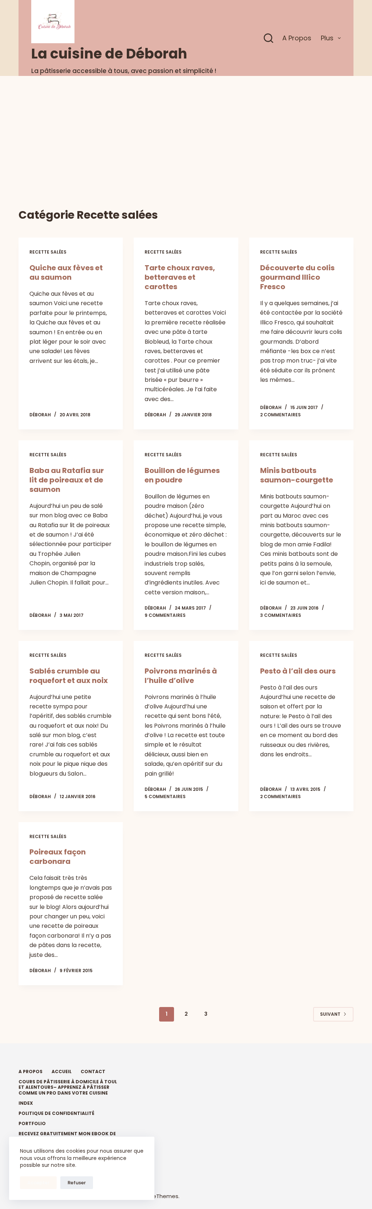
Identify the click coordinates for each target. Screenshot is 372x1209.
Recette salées (47, 252)
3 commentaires (280, 615)
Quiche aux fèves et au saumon (66, 272)
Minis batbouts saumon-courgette (296, 475)
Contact (93, 1072)
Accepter (38, 1182)
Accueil (62, 1072)
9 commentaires (165, 615)
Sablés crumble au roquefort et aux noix (68, 676)
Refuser (77, 1182)
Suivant (330, 1014)
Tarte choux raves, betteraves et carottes (180, 277)
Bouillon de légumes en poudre (182, 475)
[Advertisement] (186, 130)
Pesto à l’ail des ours (298, 671)
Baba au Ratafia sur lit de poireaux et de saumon (66, 479)
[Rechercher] (268, 38)
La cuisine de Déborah (109, 53)
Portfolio (32, 1124)
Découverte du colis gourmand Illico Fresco (297, 277)
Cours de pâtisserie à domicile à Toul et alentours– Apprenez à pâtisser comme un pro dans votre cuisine (68, 1087)
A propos (296, 38)
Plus (327, 38)
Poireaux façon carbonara (57, 856)
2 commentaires (280, 415)
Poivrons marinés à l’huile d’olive (181, 676)
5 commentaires (165, 796)
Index (26, 1103)
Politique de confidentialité (56, 1113)
